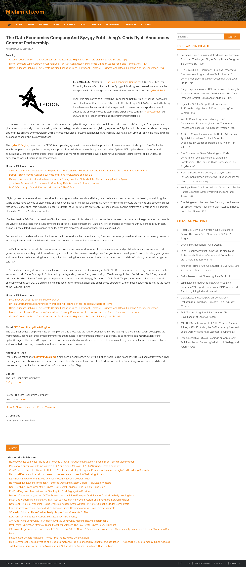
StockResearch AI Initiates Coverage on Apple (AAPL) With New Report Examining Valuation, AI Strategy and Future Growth (210, 342)
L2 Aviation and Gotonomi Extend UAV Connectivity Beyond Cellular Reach (49, 478)
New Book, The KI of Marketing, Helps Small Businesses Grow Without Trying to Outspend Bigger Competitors (69, 504)
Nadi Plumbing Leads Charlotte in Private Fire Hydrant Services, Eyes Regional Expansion (57, 487)
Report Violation (46, 407)
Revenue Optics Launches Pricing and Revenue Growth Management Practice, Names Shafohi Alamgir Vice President (72, 461)
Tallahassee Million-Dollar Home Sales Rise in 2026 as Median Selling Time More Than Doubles (61, 546)
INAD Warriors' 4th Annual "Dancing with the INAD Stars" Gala (41, 187)
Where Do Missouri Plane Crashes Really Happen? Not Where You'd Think (49, 512)
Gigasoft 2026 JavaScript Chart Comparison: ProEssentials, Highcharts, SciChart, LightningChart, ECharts (65, 316)
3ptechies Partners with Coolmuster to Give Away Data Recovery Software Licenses (54, 183)
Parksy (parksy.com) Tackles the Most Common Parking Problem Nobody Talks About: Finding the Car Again (68, 179)
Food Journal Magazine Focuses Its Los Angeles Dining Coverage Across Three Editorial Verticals (62, 508)
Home (19, 24)
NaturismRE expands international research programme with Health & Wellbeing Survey (56, 474)
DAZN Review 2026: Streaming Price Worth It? (34, 299)
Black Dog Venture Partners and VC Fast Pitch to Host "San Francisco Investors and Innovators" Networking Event (69, 499)
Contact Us (235, 563)
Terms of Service (202, 563)
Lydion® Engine (158, 90)
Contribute (185, 563)
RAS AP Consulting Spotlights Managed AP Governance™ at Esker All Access (204, 314)
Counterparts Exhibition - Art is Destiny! (202, 244)
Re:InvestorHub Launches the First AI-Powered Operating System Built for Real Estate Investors (60, 482)
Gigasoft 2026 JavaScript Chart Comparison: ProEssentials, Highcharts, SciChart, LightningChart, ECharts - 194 (68, 59)
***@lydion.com (14, 382)
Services (131, 24)
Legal (83, 24)
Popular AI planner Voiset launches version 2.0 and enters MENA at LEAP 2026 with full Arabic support (64, 466)
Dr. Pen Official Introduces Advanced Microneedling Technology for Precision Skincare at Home (60, 304)
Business (69, 24)
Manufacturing (49, 24)
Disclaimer (29, 407)
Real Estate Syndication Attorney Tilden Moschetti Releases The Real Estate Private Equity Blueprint (62, 525)
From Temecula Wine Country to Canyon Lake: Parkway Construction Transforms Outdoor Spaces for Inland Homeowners (75, 312)
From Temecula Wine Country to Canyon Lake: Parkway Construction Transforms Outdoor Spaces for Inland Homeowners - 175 (78, 63)
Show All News (14, 407)
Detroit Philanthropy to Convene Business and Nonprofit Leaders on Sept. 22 (50, 174)
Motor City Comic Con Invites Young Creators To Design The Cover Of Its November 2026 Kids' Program (207, 234)
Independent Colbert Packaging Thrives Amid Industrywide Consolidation (49, 537)
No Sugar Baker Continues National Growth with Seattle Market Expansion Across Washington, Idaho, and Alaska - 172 (210, 192)
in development (152, 111)
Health (96, 24)
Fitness (146, 24)
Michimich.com (25, 12)
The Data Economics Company (123, 82)
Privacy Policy (220, 563)
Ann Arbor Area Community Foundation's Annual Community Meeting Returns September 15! (59, 520)
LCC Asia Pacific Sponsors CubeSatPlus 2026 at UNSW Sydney (43, 516)
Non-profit (113, 24)
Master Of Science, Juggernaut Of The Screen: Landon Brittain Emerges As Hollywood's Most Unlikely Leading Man (71, 495)
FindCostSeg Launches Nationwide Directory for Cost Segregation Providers (50, 491)
